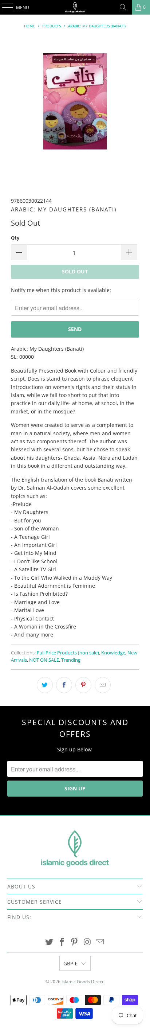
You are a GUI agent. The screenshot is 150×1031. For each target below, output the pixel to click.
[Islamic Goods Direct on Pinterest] (74, 942)
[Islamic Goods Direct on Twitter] (49, 942)
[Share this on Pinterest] (83, 685)
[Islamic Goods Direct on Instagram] (87, 942)
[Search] (123, 7)
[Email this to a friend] (103, 685)
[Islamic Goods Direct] (75, 7)
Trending (70, 660)
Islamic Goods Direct (82, 982)
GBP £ (70, 963)
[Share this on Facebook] (64, 685)
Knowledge (113, 653)
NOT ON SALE (44, 660)
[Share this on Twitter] (45, 685)
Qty (15, 237)
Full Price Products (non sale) (68, 653)
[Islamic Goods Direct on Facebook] (61, 942)
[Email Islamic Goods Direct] (100, 942)
